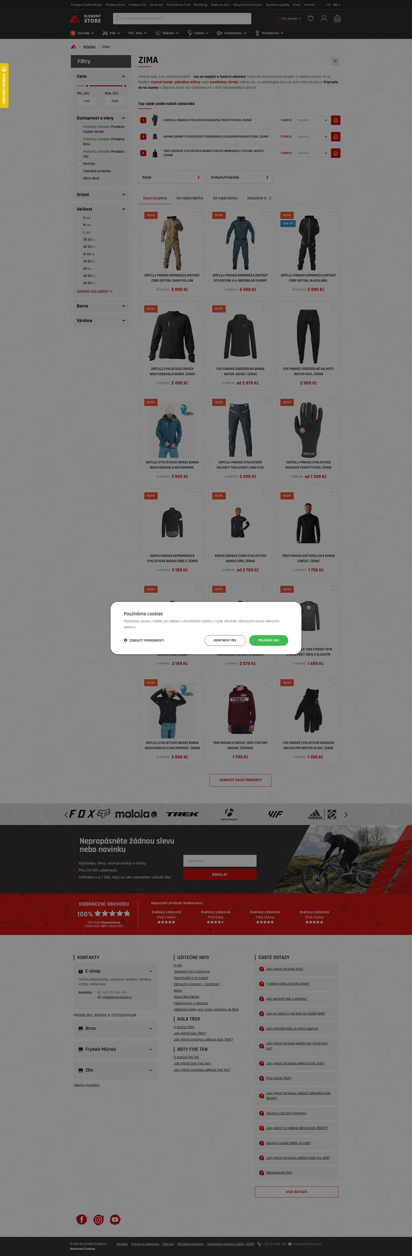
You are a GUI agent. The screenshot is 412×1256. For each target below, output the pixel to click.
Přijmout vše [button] (268, 640)
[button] (144, 640)
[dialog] (206, 628)
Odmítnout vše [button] (225, 640)
